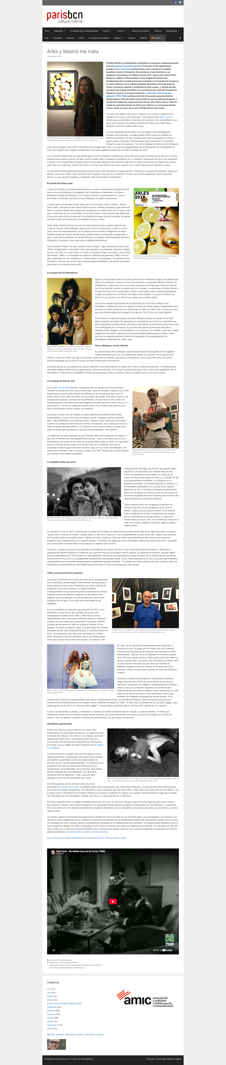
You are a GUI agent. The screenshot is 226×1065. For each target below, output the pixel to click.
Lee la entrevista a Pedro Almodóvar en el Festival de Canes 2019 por (86, 838)
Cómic (81, 38)
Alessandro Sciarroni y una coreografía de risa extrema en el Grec (75, 965)
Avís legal (151, 1059)
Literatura (70, 38)
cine (55, 960)
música (50, 1018)
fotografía (62, 960)
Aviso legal (161, 1059)
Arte (46, 38)
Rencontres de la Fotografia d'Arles (63, 962)
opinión (50, 1021)
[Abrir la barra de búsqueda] (180, 38)
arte (51, 960)
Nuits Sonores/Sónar (140, 31)
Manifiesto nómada (75, 1034)
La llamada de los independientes (84, 31)
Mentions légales (174, 1059)
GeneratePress (87, 1059)
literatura (51, 1014)
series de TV (53, 1025)
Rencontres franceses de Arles (126, 66)
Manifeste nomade (94, 1034)
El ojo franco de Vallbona (99, 38)
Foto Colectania (123, 69)
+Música (157, 31)
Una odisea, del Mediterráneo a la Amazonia (67, 968)
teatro (50, 1028)
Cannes (106, 31)
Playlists (143, 38)
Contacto (131, 38)
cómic (50, 996)
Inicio (47, 31)
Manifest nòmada (55, 1034)
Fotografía (57, 38)
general (69, 960)
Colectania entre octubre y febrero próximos (87, 832)
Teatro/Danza (171, 31)
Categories (58, 31)
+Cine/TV (121, 31)
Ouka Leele (164, 117)
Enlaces (117, 38)
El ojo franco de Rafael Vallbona (62, 1003)
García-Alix (64, 387)
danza (50, 1000)
